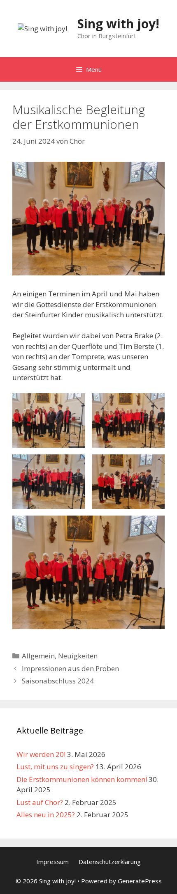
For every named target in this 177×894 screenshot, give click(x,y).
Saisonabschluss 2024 (58, 680)
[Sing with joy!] (42, 28)
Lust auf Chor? (39, 802)
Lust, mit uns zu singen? (55, 766)
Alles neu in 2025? (45, 814)
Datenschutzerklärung (110, 861)
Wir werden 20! (40, 754)
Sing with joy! (118, 23)
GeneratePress (140, 881)
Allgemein (38, 655)
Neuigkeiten (78, 655)
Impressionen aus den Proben (70, 668)
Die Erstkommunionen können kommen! (81, 779)
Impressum (52, 861)
